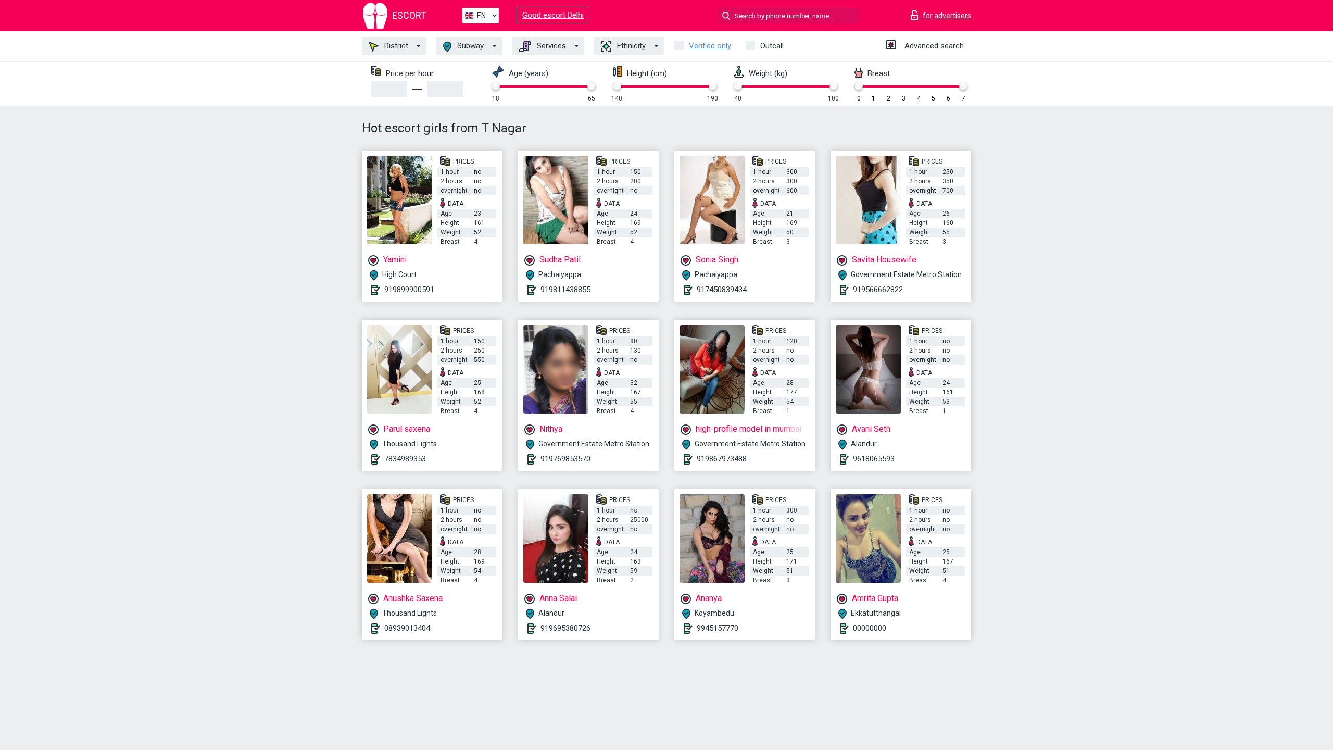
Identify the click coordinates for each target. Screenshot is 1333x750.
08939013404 (407, 628)
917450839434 (722, 289)
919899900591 (409, 289)
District (395, 46)
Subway (469, 46)
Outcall (772, 46)
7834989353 (405, 459)
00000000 (869, 628)
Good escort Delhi (553, 15)
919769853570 (565, 459)
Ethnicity (630, 46)
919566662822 (878, 289)
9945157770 (717, 628)
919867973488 (722, 459)
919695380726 (565, 628)
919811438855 (565, 289)
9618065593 (874, 459)
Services (550, 46)
